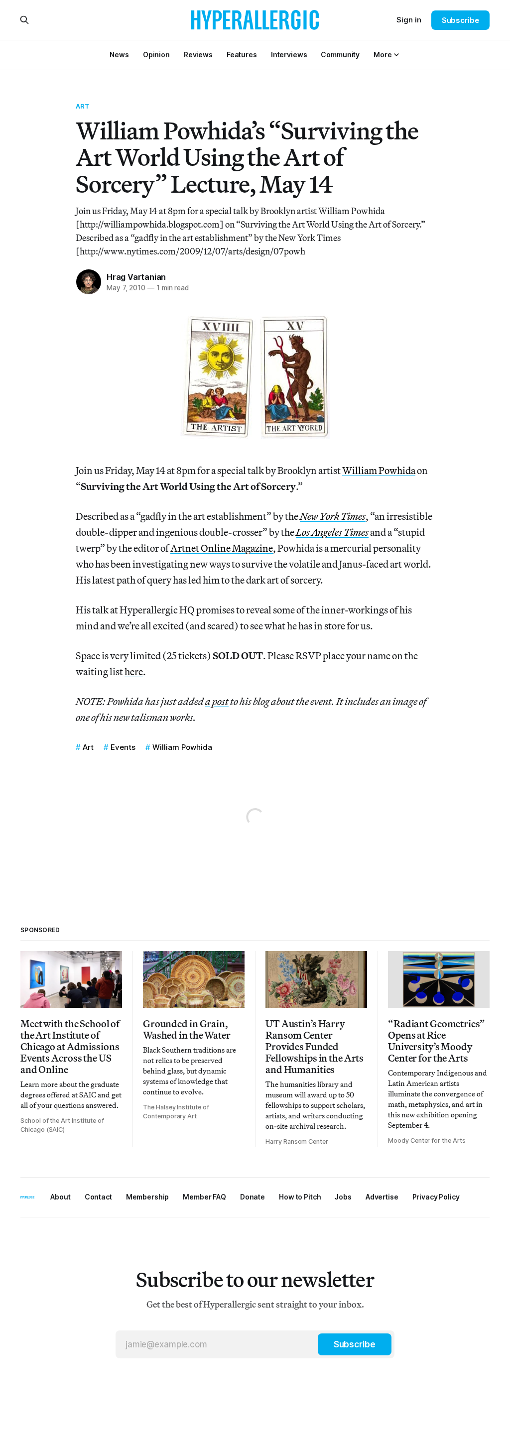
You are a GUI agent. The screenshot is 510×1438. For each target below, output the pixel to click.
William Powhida (378, 470)
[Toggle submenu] (396, 54)
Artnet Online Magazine (221, 548)
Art (83, 106)
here (134, 671)
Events (123, 747)
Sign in (408, 19)
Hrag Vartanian (136, 277)
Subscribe (460, 20)
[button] (382, 54)
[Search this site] (24, 20)
